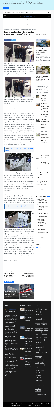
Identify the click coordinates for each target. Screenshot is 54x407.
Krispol (42, 362)
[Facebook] (6, 375)
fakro (41, 337)
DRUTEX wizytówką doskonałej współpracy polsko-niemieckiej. (10, 275)
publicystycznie (39, 314)
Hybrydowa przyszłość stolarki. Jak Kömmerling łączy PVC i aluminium (42, 78)
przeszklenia (38, 355)
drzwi (41, 309)
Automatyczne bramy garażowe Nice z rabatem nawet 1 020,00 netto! (28, 275)
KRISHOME (38, 385)
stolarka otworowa (40, 365)
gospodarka (38, 319)
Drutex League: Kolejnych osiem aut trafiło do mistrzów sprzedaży (29, 361)
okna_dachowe (44, 334)
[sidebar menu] (5, 16)
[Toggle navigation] (49, 16)
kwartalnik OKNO (39, 380)
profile (41, 322)
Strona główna (8, 12)
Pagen (37, 362)
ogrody (45, 329)
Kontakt (31, 12)
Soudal (44, 385)
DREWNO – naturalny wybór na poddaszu (29, 310)
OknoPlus (43, 349)
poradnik (38, 352)
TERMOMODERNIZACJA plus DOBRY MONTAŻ (42, 393)
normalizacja (38, 327)
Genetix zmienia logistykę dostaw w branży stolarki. (41, 50)
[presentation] (4, 291)
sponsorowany (39, 329)
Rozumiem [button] (5, 7)
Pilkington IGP (39, 388)
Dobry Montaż (39, 372)
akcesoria (38, 311)
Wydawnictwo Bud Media (41, 382)
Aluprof (45, 337)
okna (37, 309)
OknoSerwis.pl (39, 247)
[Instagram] (9, 375)
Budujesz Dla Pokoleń (40, 377)
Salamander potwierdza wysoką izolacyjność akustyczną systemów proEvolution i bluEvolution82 (45, 124)
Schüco (37, 349)
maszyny (38, 324)
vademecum (38, 316)
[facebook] (49, 13)
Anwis (42, 339)
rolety (37, 322)
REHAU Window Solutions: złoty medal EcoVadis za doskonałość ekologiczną (45, 137)
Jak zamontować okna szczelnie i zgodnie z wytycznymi (41, 183)
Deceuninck (38, 375)
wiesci (9, 265)
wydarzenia (44, 332)
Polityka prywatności (19, 12)
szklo (44, 319)
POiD (37, 367)
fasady (37, 334)
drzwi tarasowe (39, 342)
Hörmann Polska (39, 360)
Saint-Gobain (38, 357)
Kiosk (13, 12)
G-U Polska (38, 344)
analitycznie (44, 324)
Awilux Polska (44, 352)
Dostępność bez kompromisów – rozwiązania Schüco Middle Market (28, 340)
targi (37, 337)
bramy (44, 316)
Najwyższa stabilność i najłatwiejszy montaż (42, 157)
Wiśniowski (38, 390)
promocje (38, 332)
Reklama (27, 12)
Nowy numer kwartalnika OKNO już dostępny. (44, 97)
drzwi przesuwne (39, 347)
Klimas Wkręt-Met (40, 370)
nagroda (37, 339)
